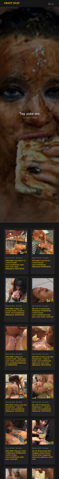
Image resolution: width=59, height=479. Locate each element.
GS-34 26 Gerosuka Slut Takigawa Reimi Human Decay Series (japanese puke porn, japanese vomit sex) (42, 455)
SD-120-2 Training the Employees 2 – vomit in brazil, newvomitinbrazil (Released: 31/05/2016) (41, 408)
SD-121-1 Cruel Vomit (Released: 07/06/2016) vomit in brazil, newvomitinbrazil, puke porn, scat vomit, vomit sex (42, 313)
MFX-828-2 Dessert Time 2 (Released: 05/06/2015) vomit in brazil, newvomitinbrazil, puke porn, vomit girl (16, 455)
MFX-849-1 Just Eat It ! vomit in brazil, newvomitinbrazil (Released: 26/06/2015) (41, 264)
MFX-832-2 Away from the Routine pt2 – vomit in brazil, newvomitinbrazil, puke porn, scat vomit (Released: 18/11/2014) (42, 361)
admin (20, 258)
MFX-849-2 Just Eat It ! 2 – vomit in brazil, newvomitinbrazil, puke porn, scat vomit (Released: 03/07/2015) (16, 265)
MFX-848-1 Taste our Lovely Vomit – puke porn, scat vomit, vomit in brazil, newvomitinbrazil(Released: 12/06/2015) (16, 361)
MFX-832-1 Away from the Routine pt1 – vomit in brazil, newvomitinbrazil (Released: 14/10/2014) (16, 408)
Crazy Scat (12, 3)
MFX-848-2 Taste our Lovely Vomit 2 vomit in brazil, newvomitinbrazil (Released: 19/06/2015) (15, 312)
